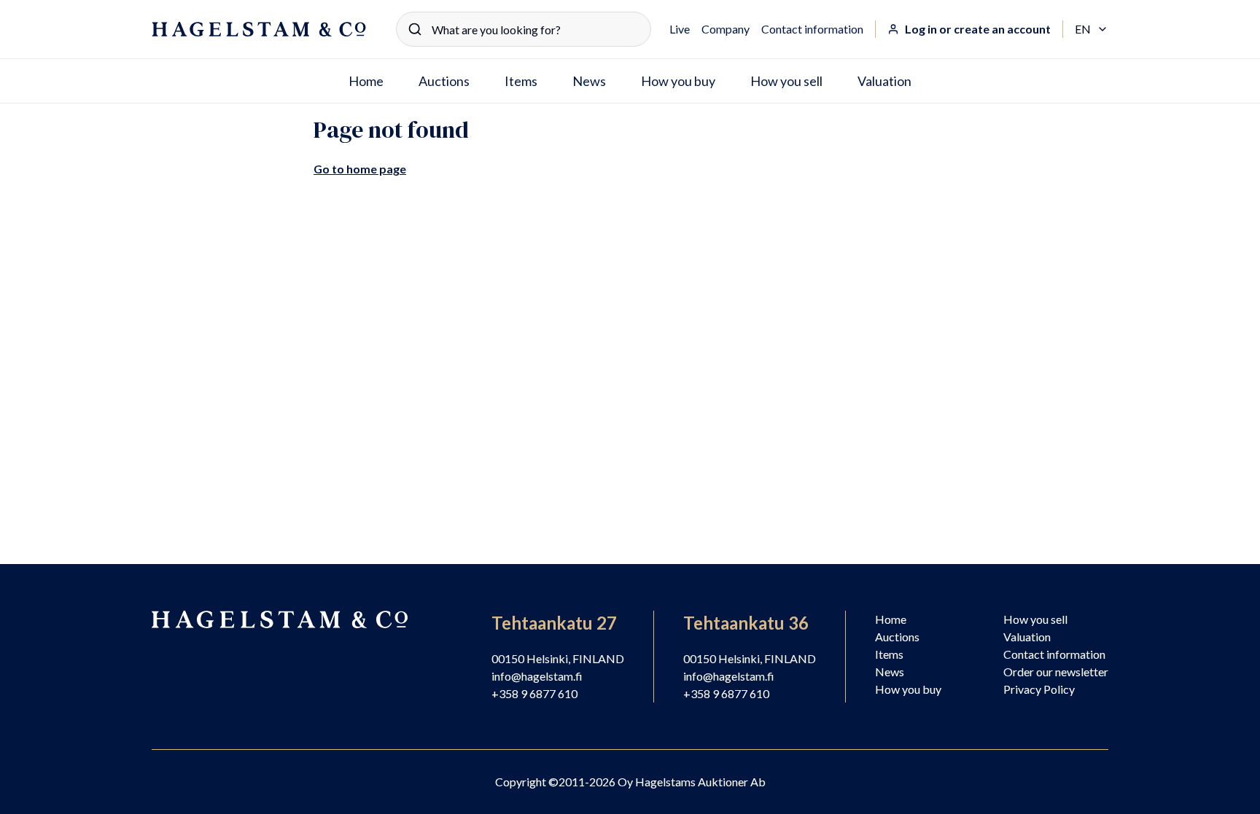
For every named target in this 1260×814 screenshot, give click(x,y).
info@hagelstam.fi (537, 676)
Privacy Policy (1039, 689)
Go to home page (360, 169)
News (589, 81)
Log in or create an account (978, 29)
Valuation (884, 81)
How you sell (786, 81)
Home (366, 81)
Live (679, 29)
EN (1091, 30)
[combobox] (523, 29)
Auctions (444, 81)
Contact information (812, 29)
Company (725, 29)
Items (521, 81)
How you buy (678, 81)
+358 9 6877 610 (534, 693)
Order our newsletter (1055, 671)
